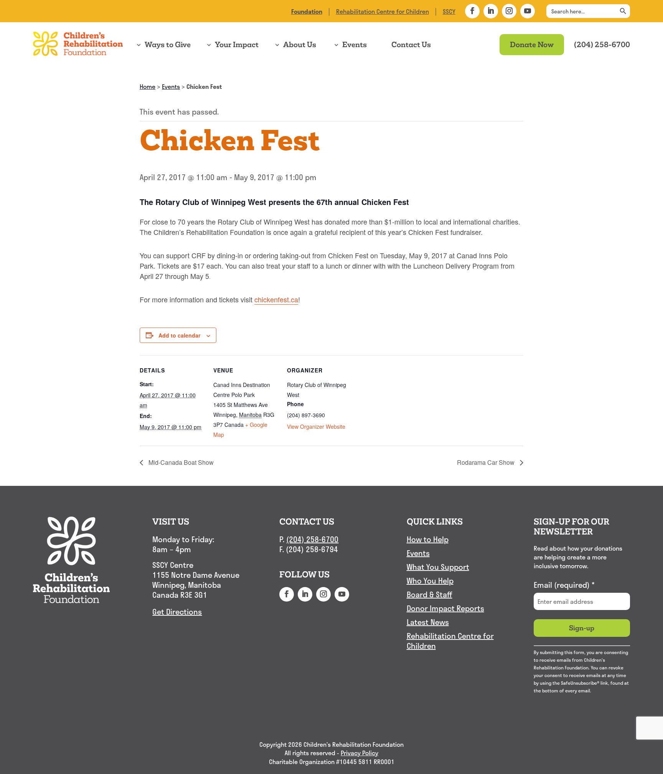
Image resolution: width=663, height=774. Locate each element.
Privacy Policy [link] (359, 753)
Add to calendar (179, 335)
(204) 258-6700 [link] (602, 44)
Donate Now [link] (532, 44)
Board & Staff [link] (429, 594)
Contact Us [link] (411, 44)
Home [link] (147, 86)
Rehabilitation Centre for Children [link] (382, 11)
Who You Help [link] (430, 581)
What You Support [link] (438, 567)
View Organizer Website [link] (316, 426)
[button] (472, 11)
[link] (306, 11)
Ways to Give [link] (168, 44)
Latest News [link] (428, 622)
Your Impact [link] (237, 44)
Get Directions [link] (177, 612)
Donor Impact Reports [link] (445, 608)
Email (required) (564, 585)
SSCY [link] (449, 11)
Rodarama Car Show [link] (486, 462)
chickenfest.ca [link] (276, 299)
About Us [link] (299, 44)
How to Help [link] (428, 539)
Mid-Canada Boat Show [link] (180, 462)
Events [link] (354, 44)
